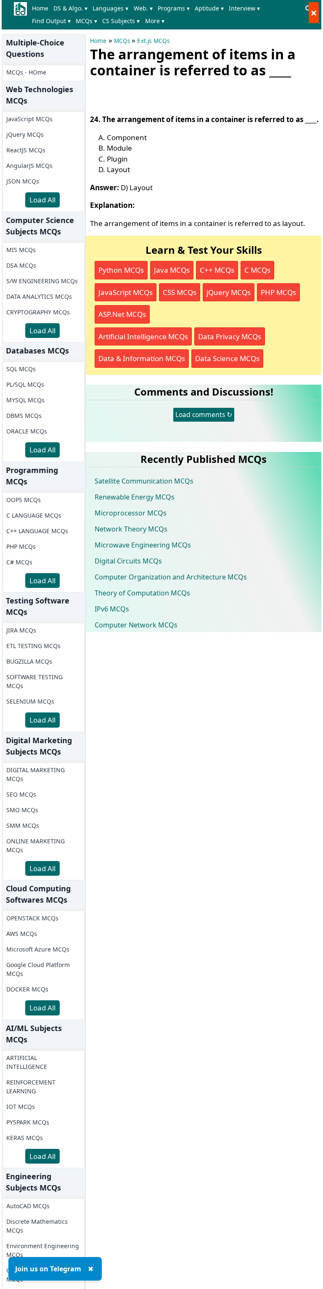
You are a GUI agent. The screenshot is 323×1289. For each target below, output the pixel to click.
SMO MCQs (22, 810)
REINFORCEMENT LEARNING (31, 1086)
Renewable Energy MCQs (135, 497)
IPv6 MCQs (112, 609)
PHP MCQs (21, 546)
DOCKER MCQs (27, 989)
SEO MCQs (21, 794)
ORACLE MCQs (26, 431)
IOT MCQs (20, 1107)
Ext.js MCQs (153, 41)
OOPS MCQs (23, 500)
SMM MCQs (22, 825)
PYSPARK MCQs (27, 1122)
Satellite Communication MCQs (144, 481)
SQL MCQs (21, 369)
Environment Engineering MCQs (42, 1250)
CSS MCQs (179, 292)
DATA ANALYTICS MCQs (39, 296)
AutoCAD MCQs (28, 1206)
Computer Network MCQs (136, 625)
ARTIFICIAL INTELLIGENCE (26, 1062)
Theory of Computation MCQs (142, 593)
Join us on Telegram (48, 1268)
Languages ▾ (110, 8)
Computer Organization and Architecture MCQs (171, 577)
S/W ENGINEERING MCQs (42, 281)
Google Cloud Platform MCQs (38, 969)
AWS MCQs (21, 934)
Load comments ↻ (203, 414)
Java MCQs (172, 270)
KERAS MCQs (24, 1138)
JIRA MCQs (21, 630)
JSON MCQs (22, 181)
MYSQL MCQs (25, 400)
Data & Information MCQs (141, 358)
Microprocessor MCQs (131, 513)
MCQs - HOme (26, 72)
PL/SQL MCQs (25, 384)
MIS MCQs (21, 250)
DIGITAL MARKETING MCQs (35, 774)
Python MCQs (121, 270)
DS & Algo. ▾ (70, 8)
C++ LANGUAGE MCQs (37, 531)
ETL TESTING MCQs (33, 646)
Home (40, 8)
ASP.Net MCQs (122, 314)
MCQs (122, 41)
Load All (42, 200)
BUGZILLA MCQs (29, 661)
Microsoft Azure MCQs (37, 949)
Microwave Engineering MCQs (143, 545)
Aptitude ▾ (209, 8)
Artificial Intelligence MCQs (143, 336)
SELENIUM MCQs (30, 701)
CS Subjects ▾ (121, 21)
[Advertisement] (188, 94)
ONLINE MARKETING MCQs (35, 845)
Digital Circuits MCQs (128, 561)
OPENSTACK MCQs (32, 918)
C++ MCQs (217, 270)
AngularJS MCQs (29, 166)
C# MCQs (19, 562)
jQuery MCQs (25, 134)
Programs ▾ (174, 8)
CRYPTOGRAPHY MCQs (38, 312)
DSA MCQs (21, 265)
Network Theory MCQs (131, 529)
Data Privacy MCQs (229, 336)
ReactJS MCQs (25, 150)
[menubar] (165, 14)
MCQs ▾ (86, 21)
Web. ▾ (143, 8)
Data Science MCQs (227, 358)
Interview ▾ (244, 8)
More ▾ (154, 21)
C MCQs (257, 270)
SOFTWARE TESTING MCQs (34, 681)
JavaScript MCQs (29, 119)
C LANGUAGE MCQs (33, 515)
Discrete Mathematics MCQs (37, 1225)
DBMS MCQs (24, 416)
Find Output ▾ (51, 21)
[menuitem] (42, 8)
